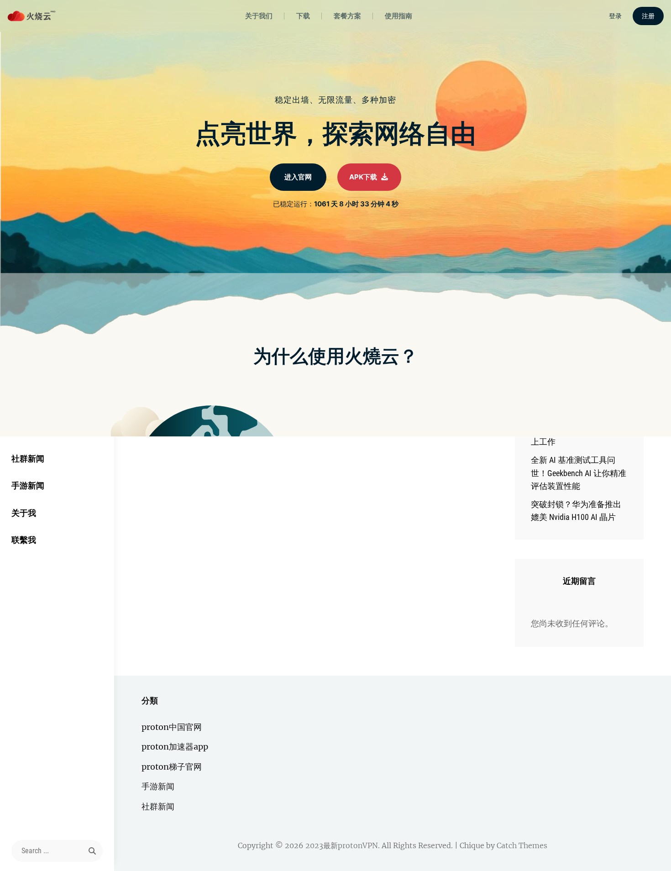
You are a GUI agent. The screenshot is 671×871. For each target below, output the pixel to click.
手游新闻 (27, 485)
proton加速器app (175, 746)
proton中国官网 (172, 727)
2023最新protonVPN (341, 845)
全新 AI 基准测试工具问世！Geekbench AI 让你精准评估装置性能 (578, 472)
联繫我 (23, 540)
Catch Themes (522, 845)
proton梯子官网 (172, 766)
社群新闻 (27, 458)
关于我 (23, 513)
